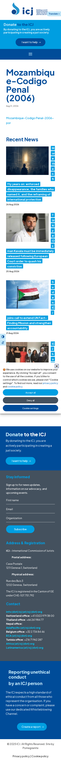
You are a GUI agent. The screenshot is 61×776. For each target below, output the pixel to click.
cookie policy (14, 386)
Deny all (30, 400)
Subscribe (20, 529)
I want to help (30, 42)
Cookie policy (40, 756)
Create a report (31, 726)
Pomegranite (30, 748)
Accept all (31, 392)
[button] (56, 366)
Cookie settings (30, 408)
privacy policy (50, 383)
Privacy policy (21, 756)
